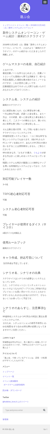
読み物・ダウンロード (12, 390)
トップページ (8, 25)
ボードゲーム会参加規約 (14, 384)
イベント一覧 (22, 25)
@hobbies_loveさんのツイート (16, 401)
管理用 (5, 419)
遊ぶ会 (25, 17)
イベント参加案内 (10, 381)
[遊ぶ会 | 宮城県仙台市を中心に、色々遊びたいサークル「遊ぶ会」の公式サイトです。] (25, 8)
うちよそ (37, 152)
